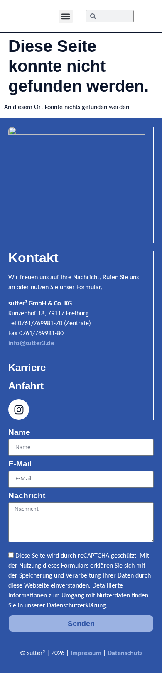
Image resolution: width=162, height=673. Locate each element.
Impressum (86, 653)
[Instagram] (18, 409)
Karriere (27, 367)
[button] (66, 16)
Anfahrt (26, 385)
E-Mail (20, 464)
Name (19, 432)
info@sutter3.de (31, 343)
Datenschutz (125, 653)
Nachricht (26, 496)
